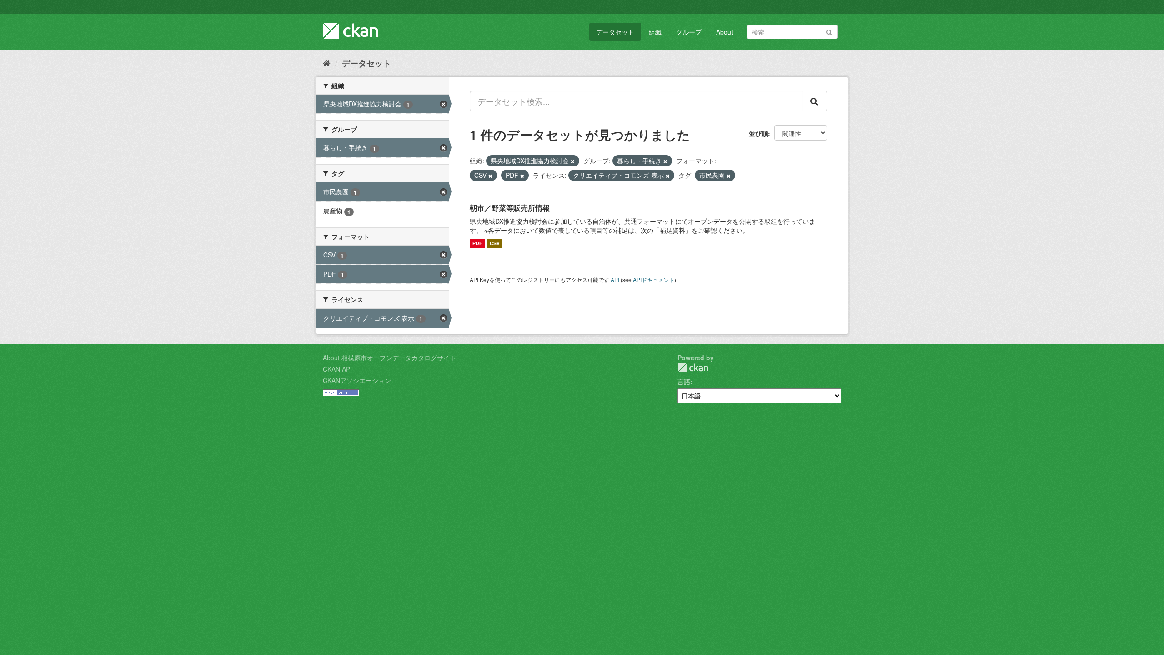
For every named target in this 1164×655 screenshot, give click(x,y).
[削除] (573, 161)
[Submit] (829, 31)
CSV (495, 243)
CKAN (692, 368)
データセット (615, 31)
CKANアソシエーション (357, 380)
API (615, 279)
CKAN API (337, 368)
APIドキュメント (653, 279)
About (724, 31)
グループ (689, 31)
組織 (655, 31)
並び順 (758, 133)
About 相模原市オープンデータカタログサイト (389, 357)
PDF (477, 243)
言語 (683, 381)
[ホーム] (327, 63)
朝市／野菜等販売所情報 (510, 207)
